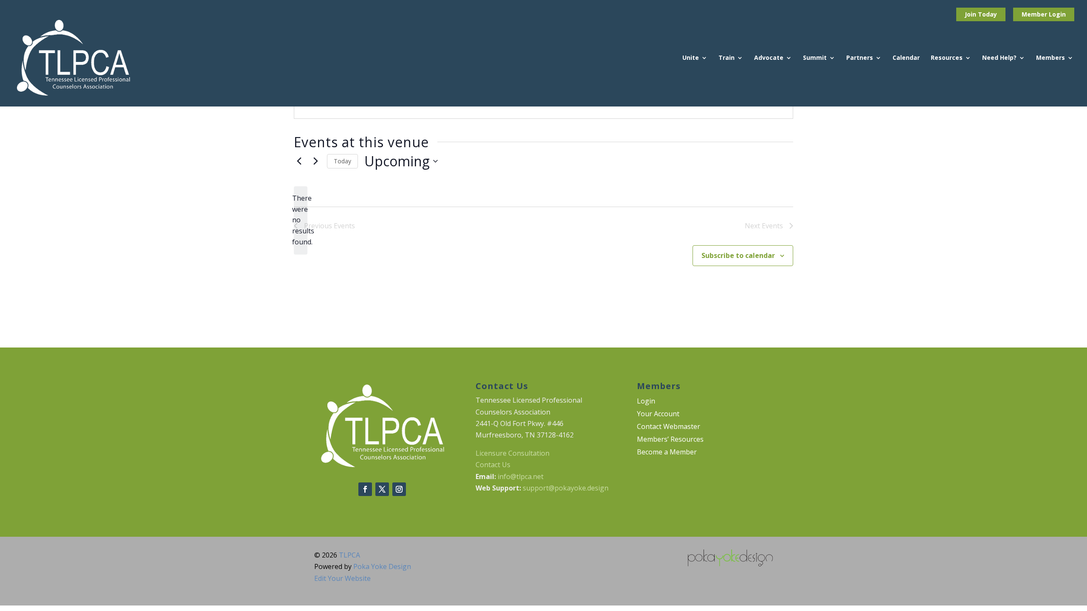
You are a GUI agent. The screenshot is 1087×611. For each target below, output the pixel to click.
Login (1057, 14)
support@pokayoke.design (565, 488)
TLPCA (349, 555)
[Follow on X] (382, 489)
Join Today (981, 14)
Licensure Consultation (512, 453)
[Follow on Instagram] (399, 489)
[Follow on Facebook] (365, 489)
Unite (690, 58)
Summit (815, 58)
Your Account (658, 414)
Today (342, 161)
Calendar (906, 58)
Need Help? (999, 58)
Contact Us (493, 464)
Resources (947, 58)
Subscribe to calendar (738, 255)
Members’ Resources (670, 440)
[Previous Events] (299, 161)
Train (726, 58)
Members (1050, 58)
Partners (859, 58)
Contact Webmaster (668, 427)
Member (1035, 14)
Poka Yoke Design (382, 566)
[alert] (300, 220)
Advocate (768, 58)
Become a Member (667, 453)
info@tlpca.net (521, 476)
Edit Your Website (342, 578)
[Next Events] (315, 161)
